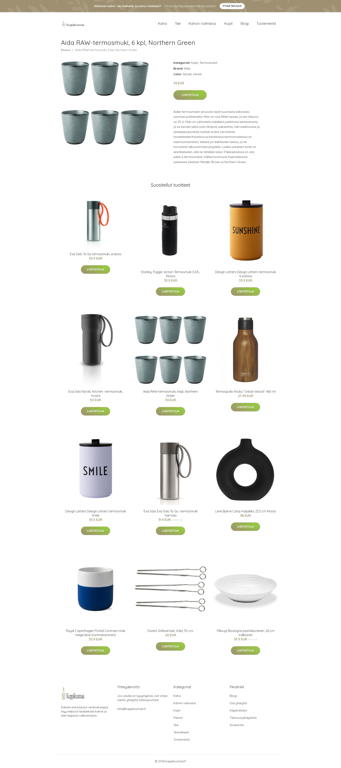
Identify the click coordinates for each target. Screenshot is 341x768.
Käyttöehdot (238, 710)
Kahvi (162, 23)
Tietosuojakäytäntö (243, 718)
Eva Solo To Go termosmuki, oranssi (95, 254)
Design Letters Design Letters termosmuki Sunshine (245, 274)
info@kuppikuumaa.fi (131, 709)
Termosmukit (208, 63)
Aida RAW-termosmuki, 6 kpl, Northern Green (170, 394)
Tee (178, 23)
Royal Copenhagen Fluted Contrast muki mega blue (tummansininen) (95, 633)
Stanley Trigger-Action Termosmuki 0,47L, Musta (170, 274)
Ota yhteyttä (238, 703)
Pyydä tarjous (232, 6)
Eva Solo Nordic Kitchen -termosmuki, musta (95, 394)
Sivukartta (237, 725)
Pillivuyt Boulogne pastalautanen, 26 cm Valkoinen (245, 633)
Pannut (178, 718)
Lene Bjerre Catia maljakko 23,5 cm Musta (245, 511)
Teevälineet (181, 732)
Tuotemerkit (266, 23)
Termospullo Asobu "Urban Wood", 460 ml (245, 391)
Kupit (228, 23)
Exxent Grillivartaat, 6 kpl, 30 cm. (171, 631)
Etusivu (65, 50)
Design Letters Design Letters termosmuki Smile (95, 513)
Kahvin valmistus (202, 23)
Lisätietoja (190, 95)
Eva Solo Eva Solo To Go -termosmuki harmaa (171, 513)
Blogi (245, 23)
